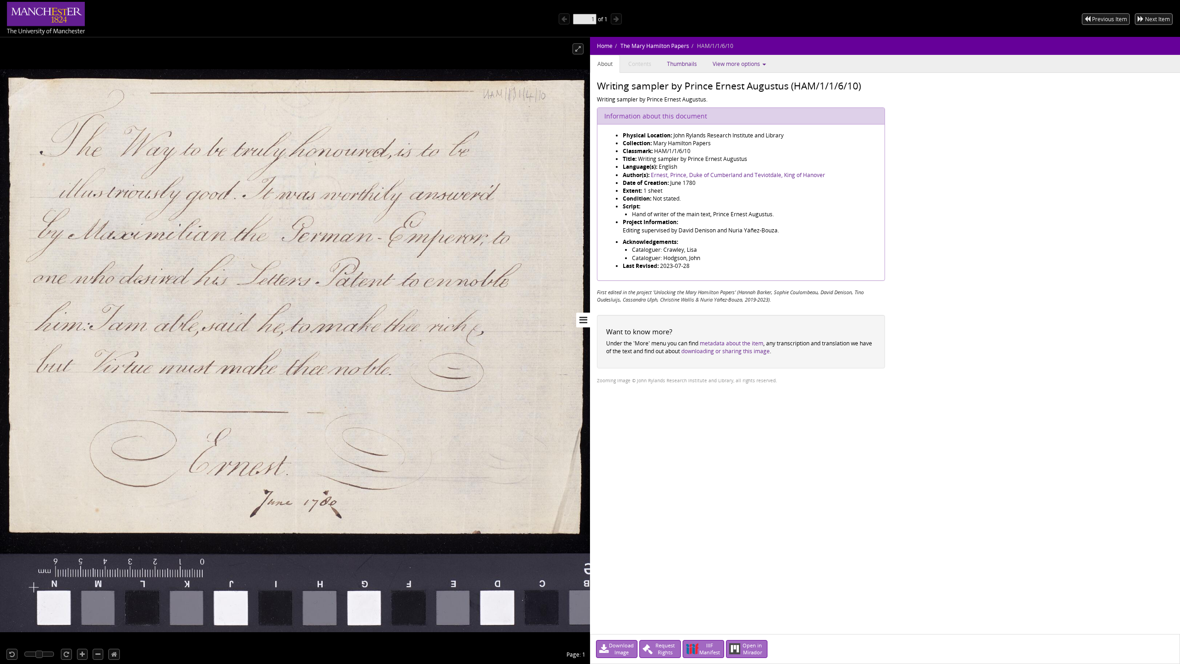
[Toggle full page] (578, 48)
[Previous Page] (564, 18)
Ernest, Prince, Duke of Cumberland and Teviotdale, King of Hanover (738, 175)
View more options (737, 64)
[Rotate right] (66, 654)
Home (605, 46)
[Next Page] (616, 18)
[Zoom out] (98, 654)
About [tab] (605, 64)
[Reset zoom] (114, 654)
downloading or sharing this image (725, 351)
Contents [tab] (639, 64)
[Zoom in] (82, 654)
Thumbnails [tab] (682, 64)
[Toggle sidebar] (583, 320)
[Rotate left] (12, 654)
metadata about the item (731, 343)
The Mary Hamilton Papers (654, 46)
